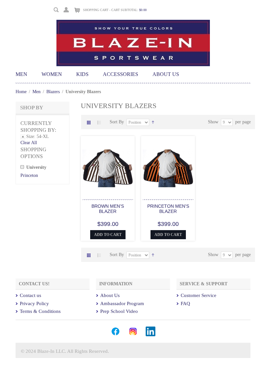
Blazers (53, 91)
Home (21, 91)
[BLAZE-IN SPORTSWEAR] (133, 22)
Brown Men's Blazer (107, 209)
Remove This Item (22, 136)
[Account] (66, 9)
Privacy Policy (34, 303)
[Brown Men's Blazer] (107, 169)
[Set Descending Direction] (153, 121)
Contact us (30, 295)
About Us (110, 295)
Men (37, 91)
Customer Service (198, 295)
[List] (99, 123)
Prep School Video (119, 311)
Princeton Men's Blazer (168, 209)
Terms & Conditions (40, 311)
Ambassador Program (122, 303)
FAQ (185, 303)
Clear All (28, 142)
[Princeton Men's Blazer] (168, 169)
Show (213, 121)
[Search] (56, 9)
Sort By (117, 121)
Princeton (29, 175)
